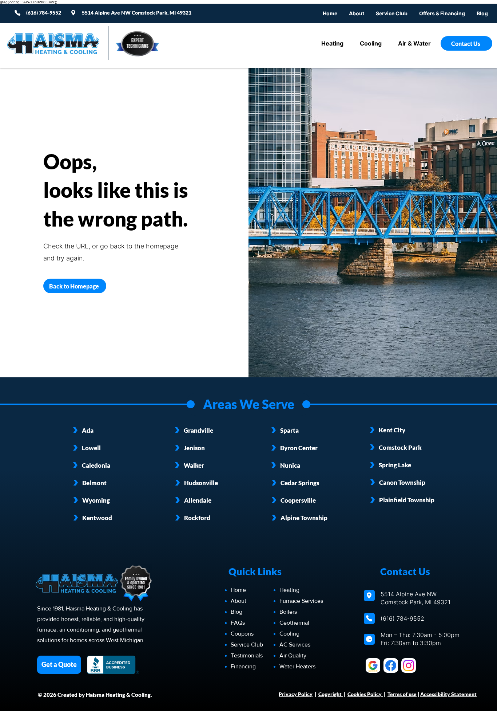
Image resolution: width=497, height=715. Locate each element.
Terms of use (402, 694)
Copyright (330, 694)
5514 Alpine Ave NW (107, 12)
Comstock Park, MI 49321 (161, 12)
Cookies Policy (365, 694)
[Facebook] (390, 665)
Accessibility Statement (448, 694)
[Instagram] (408, 665)
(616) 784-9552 (402, 618)
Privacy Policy (296, 694)
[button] (442, 13)
